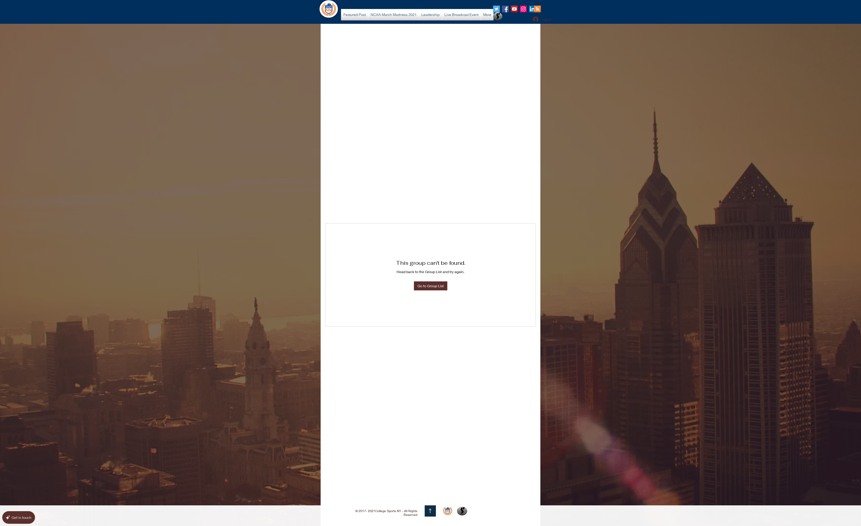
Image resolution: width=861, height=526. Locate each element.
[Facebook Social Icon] (505, 9)
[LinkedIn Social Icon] (532, 9)
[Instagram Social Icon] (523, 9)
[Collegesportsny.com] (496, 9)
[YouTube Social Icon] (514, 9)
